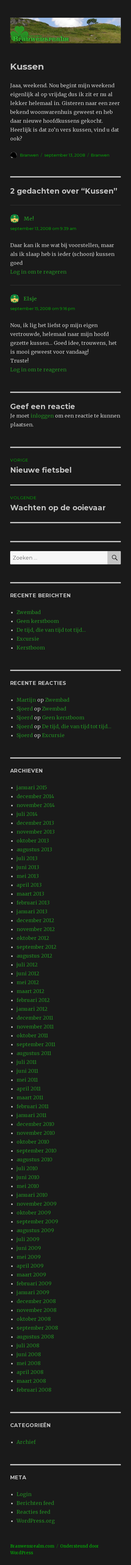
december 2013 (35, 823)
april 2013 (29, 885)
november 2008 (37, 1310)
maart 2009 (31, 1274)
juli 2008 (28, 1345)
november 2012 (36, 929)
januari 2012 (32, 1009)
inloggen (42, 416)
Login (24, 1494)
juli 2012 (27, 964)
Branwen (29, 155)
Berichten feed (35, 1503)
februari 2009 (34, 1283)
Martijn (26, 700)
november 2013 (36, 832)
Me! (29, 218)
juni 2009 (29, 1248)
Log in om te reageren (38, 272)
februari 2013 (33, 902)
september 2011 (36, 1044)
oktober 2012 (33, 938)
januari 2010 (32, 1195)
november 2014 (36, 805)
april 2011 (29, 1088)
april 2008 (30, 1372)
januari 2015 (32, 787)
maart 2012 (30, 991)
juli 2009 (28, 1239)
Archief (26, 1442)
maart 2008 (31, 1381)
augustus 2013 (34, 849)
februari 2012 (33, 1000)
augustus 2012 (34, 956)
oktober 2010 (33, 1142)
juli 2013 (27, 858)
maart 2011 (30, 1097)
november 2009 (37, 1204)
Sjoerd (25, 708)
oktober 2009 (34, 1212)
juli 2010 (27, 1168)
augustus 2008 (35, 1336)
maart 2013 (30, 894)
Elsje (30, 298)
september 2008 (37, 1328)
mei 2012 (28, 982)
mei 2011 (27, 1080)
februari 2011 (33, 1106)
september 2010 (37, 1150)
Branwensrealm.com (32, 1546)
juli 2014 (27, 814)
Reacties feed (33, 1512)
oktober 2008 (34, 1319)
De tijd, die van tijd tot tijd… (51, 630)
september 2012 (36, 947)
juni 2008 (29, 1354)
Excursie (28, 639)
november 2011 (35, 1026)
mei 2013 (28, 876)
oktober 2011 (32, 1035)
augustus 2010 (34, 1159)
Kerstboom (31, 647)
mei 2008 (29, 1363)
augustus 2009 (35, 1230)
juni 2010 (28, 1177)
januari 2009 (33, 1292)
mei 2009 (29, 1257)
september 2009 (37, 1221)
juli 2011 (27, 1062)
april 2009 (30, 1266)
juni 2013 (28, 867)
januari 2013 (32, 911)
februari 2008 (34, 1390)
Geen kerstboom (38, 621)
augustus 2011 (34, 1053)
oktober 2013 (33, 840)
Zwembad (29, 612)
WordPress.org (36, 1521)
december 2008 (36, 1301)
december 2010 (35, 1124)
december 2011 (35, 1018)
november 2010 (36, 1133)
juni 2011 (27, 1071)
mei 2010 (28, 1186)
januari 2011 (31, 1115)
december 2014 (35, 796)
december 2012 (35, 920)
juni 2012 (28, 973)
